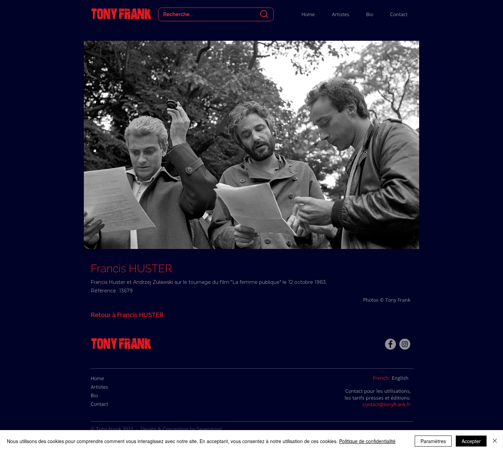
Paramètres (433, 441)
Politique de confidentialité (367, 441)
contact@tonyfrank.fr (386, 404)
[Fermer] (495, 441)
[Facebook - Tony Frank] (390, 344)
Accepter (471, 441)
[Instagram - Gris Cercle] (404, 344)
